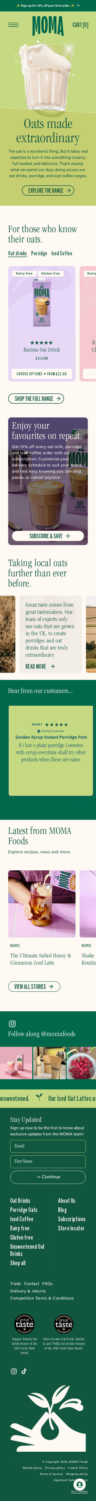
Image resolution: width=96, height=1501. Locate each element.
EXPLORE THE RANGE (45, 190)
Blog (62, 1209)
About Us (67, 1200)
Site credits (79, 1492)
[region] (51, 752)
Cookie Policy (78, 1468)
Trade (15, 1284)
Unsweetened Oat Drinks (27, 1250)
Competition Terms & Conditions (42, 1298)
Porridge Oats (24, 1209)
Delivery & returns (28, 1291)
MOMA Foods (78, 1462)
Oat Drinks (20, 1200)
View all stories (30, 986)
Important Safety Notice (71, 1480)
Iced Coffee (61, 253)
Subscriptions (72, 1218)
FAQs (47, 1284)
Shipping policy (77, 1474)
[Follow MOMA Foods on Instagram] (12, 1025)
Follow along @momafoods (42, 1034)
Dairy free (20, 1228)
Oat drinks (17, 253)
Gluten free (21, 1237)
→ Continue (48, 1177)
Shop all (18, 1262)
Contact (31, 1284)
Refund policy (32, 1468)
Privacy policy (55, 1468)
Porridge (39, 253)
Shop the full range (34, 398)
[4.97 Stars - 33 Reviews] (41, 343)
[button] (80, 24)
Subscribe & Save (45, 535)
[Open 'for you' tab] (79, 1485)
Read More (36, 666)
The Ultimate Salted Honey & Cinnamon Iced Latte (40, 959)
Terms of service (51, 1474)
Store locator (71, 1228)
